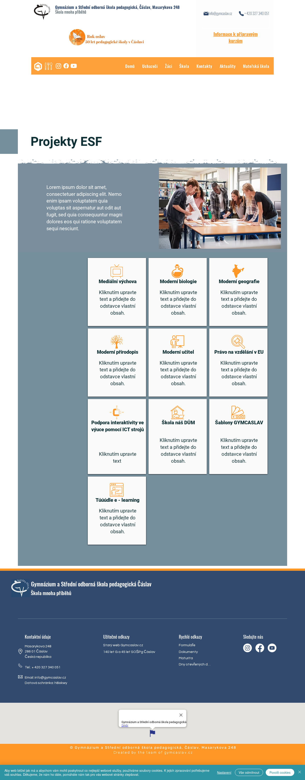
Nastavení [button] (224, 772)
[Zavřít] (299, 772)
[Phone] (241, 13)
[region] (117, 292)
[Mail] (206, 13)
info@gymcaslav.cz (220, 13)
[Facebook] (66, 65)
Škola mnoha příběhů (70, 12)
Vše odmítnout (249, 772)
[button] (165, 66)
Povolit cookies (279, 772)
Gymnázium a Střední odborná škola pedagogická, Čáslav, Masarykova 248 (117, 7)
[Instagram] (58, 65)
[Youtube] (73, 65)
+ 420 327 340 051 (256, 13)
